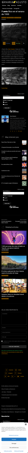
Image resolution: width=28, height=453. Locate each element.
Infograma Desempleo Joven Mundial (10, 147)
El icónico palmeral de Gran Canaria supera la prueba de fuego (12, 272)
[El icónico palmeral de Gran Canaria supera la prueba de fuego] (14, 262)
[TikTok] (14, 130)
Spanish (6, 104)
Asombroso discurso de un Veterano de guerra (10, 176)
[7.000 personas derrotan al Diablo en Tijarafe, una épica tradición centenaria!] (14, 237)
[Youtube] (21, 130)
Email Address (7, 95)
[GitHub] (16, 370)
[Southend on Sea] (24, 171)
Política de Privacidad (18, 451)
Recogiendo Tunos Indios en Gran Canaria (21, 222)
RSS (8, 376)
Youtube (22, 376)
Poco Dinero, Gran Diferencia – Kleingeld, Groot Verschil (13, 412)
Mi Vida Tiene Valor (5, 397)
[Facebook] (10, 130)
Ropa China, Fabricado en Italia (8, 142)
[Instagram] (12, 130)
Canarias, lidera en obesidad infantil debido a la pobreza (12, 295)
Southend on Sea (5, 170)
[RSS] (5, 376)
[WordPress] (18, 130)
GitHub (19, 370)
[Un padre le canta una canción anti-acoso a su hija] (24, 152)
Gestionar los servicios (13, 435)
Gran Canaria (18, 17)
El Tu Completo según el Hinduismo (9, 183)
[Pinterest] (15, 373)
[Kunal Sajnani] (5, 123)
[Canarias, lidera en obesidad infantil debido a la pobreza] (14, 286)
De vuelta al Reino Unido (7, 164)
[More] (23, 43)
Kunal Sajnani (13, 116)
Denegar (14, 443)
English (5, 102)
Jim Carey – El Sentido (6, 392)
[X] (16, 130)
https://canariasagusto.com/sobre (17, 118)
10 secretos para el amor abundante (9, 395)
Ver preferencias (14, 447)
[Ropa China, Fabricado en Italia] (24, 142)
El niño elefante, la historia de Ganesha (9, 386)
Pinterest (20, 373)
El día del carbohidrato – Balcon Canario (6, 222)
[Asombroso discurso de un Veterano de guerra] (24, 177)
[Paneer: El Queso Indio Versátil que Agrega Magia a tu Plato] (24, 158)
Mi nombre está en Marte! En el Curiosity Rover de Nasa (13, 409)
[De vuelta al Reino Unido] (24, 164)
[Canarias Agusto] (14, 2)
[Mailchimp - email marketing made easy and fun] (14, 112)
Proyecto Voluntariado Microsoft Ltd (9, 406)
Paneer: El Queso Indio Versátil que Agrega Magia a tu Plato (9, 158)
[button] (26, 424)
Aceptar (14, 439)
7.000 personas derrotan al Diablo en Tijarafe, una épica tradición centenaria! (13, 248)
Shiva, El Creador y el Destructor (8, 389)
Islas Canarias (10, 17)
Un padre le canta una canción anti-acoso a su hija (11, 152)
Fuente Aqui (4, 88)
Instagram (10, 373)
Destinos (4, 17)
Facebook (11, 370)
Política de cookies (8, 451)
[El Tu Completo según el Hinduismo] (24, 183)
